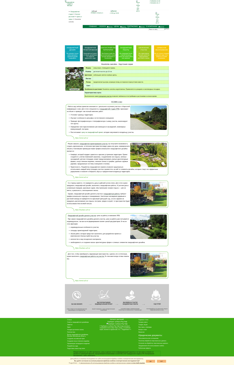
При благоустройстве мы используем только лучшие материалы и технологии (108, 56)
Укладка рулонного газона (75, 329)
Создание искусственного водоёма (78, 341)
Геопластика (71, 332)
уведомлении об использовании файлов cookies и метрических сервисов (112, 363)
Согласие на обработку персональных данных (153, 343)
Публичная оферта (144, 348)
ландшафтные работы (112, 194)
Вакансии (141, 332)
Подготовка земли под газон (76, 348)
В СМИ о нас (117, 102)
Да (151, 361)
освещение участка (105, 96)
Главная (93, 26)
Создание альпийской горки (76, 338)
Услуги (102, 26)
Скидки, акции (142, 324)
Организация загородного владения (78, 343)
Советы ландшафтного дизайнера (78, 322)
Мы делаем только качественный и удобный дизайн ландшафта (72, 56)
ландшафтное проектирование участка (93, 144)
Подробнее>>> (126, 329)
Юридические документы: (150, 335)
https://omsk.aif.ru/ (81, 138)
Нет (161, 361)
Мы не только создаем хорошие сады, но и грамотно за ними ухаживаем (161, 56)
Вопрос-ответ (142, 329)
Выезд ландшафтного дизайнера (77, 334)
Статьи (69, 319)
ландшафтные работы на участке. (92, 256)
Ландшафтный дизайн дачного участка (82, 215)
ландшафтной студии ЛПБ (109, 109)
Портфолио (132, 26)
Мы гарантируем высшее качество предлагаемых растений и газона (143, 56)
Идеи (68, 327)
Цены (116, 26)
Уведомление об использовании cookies (151, 345)
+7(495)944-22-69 (155, 1)
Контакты (126, 28)
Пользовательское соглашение (148, 338)
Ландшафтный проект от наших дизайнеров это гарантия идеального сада (90, 56)
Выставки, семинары (145, 327)
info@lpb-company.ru (97, 13)
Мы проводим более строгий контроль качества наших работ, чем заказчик (126, 56)
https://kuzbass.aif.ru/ (82, 210)
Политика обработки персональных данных (152, 340)
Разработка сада (72, 346)
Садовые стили (143, 319)
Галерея (141, 322)
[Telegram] (138, 11)
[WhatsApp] (157, 23)
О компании (151, 26)
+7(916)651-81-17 (155, 3)
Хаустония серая (126, 64)
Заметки (69, 324)
